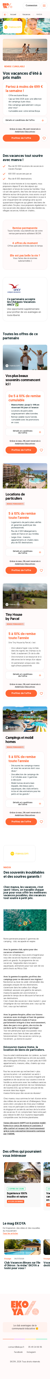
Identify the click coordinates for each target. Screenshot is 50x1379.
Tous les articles (10, 1234)
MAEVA (39, 14)
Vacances (26, 14)
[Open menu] (44, 6)
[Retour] (5, 14)
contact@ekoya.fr (16, 1347)
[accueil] (7, 5)
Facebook (18, 1352)
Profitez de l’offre (21, 138)
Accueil (13, 14)
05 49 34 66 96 (35, 1347)
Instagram (31, 1352)
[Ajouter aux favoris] (44, 138)
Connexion (31, 6)
